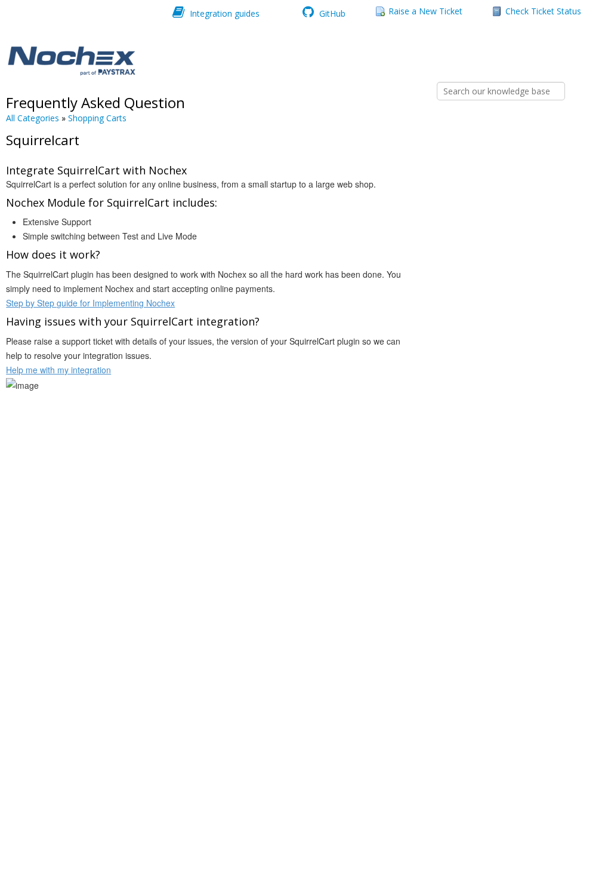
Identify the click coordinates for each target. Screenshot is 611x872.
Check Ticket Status (543, 11)
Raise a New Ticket (425, 11)
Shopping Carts (97, 118)
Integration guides (223, 12)
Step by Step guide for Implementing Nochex (90, 303)
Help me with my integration (58, 370)
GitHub (331, 12)
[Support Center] (70, 61)
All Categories (32, 118)
